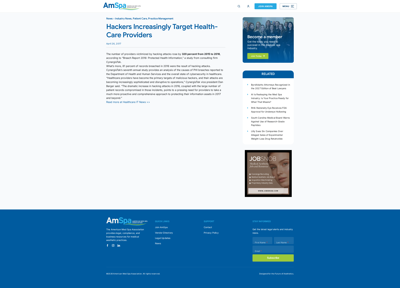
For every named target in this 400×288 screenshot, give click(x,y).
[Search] (239, 6)
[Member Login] (248, 6)
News (109, 18)
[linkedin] (119, 245)
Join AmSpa (265, 6)
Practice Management (160, 18)
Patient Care (140, 18)
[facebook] (107, 245)
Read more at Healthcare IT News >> (128, 102)
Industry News (123, 18)
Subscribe (273, 258)
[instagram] (113, 245)
